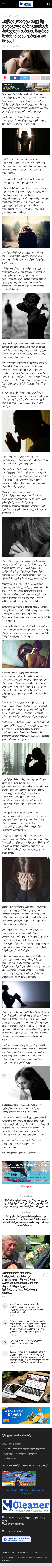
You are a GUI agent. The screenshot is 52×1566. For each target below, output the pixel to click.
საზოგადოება (14, 16)
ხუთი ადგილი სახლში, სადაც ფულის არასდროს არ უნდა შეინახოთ (25, 1341)
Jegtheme (5, 1560)
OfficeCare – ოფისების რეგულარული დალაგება (23, 1448)
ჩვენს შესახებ (8, 1552)
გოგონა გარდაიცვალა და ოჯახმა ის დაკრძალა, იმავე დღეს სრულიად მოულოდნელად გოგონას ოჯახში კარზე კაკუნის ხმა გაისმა (27, 1308)
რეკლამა (22, 1552)
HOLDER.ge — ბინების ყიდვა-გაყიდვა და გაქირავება (25, 1465)
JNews (10, 1557)
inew (6, 46)
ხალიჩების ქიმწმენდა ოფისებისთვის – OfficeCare (26, 1491)
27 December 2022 (20, 46)
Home (4, 16)
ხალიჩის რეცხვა (9, 1458)
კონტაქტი (34, 1552)
